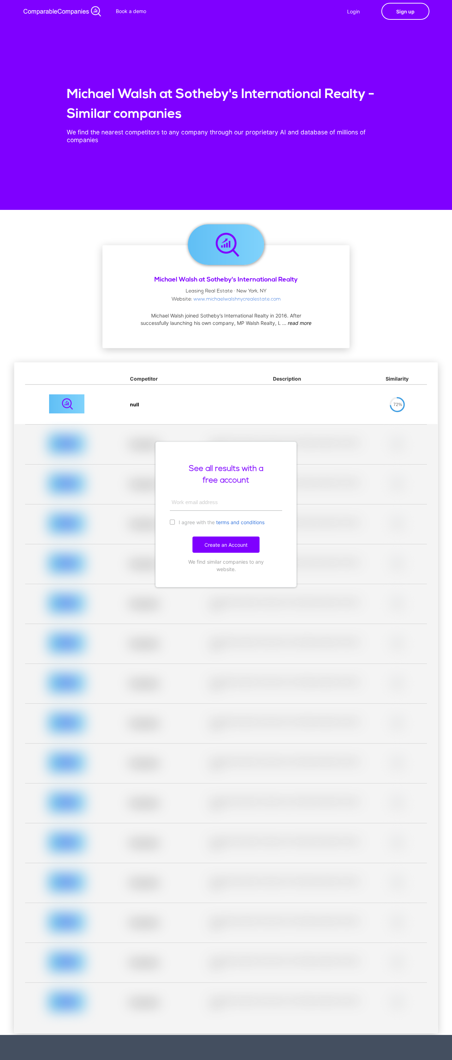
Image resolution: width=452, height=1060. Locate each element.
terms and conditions (240, 522)
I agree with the (220, 522)
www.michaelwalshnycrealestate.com (237, 299)
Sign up (405, 11)
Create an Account (226, 545)
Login (353, 11)
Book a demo (131, 11)
